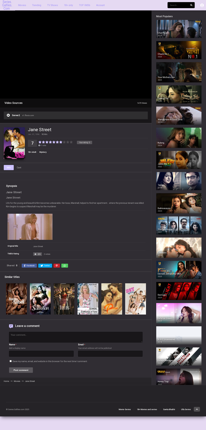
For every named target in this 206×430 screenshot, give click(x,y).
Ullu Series (186, 409)
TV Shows (52, 5)
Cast (19, 167)
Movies (22, 5)
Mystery (42, 152)
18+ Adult (32, 152)
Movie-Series (125, 409)
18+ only (68, 5)
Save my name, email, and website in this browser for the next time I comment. (50, 361)
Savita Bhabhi (169, 409)
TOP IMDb (84, 5)
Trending (36, 5)
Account (100, 5)
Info (9, 167)
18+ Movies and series (147, 409)
